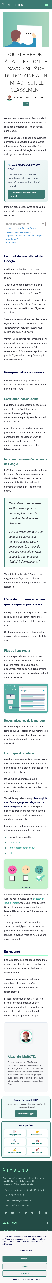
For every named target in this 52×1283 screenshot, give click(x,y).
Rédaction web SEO (15, 1151)
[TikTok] (39, 1213)
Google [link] (17, 470)
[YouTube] (12, 1213)
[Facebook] (46, 1213)
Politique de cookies (18, 1279)
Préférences (25, 1273)
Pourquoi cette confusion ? (18, 232)
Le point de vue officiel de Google (21, 228)
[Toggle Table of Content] (42, 224)
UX (10, 853)
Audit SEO (15, 1142)
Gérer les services (25, 1251)
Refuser (24, 1266)
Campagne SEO (15, 1133)
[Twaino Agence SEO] (15, 1170)
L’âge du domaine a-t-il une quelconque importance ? (24, 237)
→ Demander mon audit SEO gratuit (23, 194)
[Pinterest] (26, 1213)
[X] (32, 1213)
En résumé (11, 242)
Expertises (10, 1223)
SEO (26, 104)
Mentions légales (33, 1279)
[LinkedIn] (6, 1213)
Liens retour (15, 842)
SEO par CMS (37, 1151)
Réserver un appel (26, 1113)
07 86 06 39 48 (16, 1195)
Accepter (24, 1259)
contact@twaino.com (21, 1200)
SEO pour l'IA (37, 1142)
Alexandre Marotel (21, 98)
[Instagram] (19, 1213)
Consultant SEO (37, 1133)
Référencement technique (22, 847)
